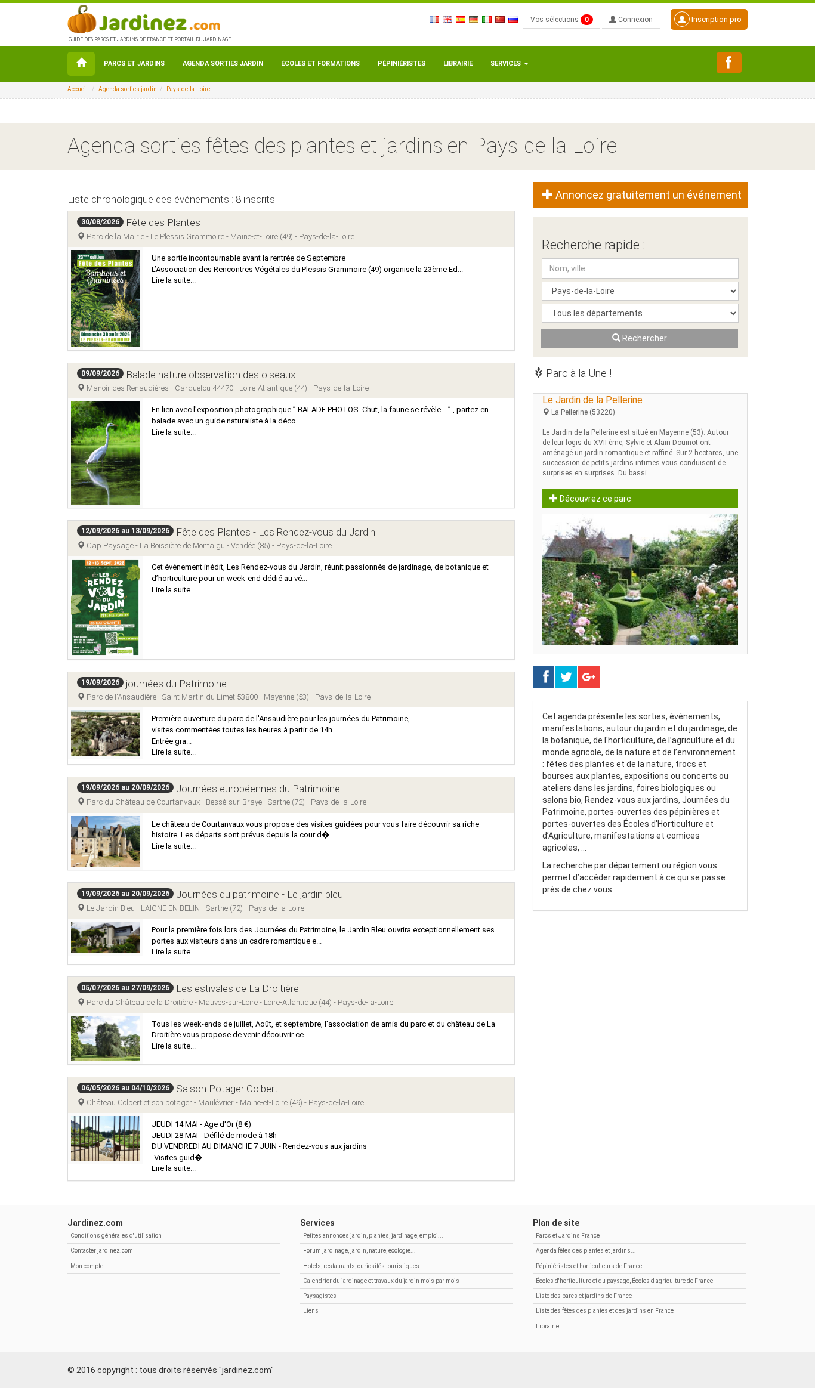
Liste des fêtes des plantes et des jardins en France (605, 1310)
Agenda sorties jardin (223, 63)
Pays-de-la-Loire (188, 89)
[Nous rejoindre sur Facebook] (729, 62)
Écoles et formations (320, 63)
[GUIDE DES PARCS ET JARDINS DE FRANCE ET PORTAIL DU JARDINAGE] (148, 18)
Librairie (458, 63)
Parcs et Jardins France (568, 1235)
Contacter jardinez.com (101, 1250)
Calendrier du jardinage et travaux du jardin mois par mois (381, 1281)
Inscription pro (716, 19)
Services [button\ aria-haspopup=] (506, 63)
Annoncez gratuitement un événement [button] (647, 194)
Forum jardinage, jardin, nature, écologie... (359, 1250)
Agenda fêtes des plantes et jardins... (586, 1250)
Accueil (77, 89)
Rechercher (643, 338)
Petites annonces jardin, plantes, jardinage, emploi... (373, 1235)
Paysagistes (320, 1296)
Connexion (634, 20)
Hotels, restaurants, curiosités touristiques (361, 1266)
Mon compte (86, 1266)
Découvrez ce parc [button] (594, 498)
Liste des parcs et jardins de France (584, 1296)
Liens (311, 1310)
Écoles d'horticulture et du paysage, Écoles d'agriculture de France (624, 1281)
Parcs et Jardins (134, 63)
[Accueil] (81, 64)
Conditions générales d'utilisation (116, 1235)
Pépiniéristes (401, 63)
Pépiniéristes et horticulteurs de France (589, 1266)
